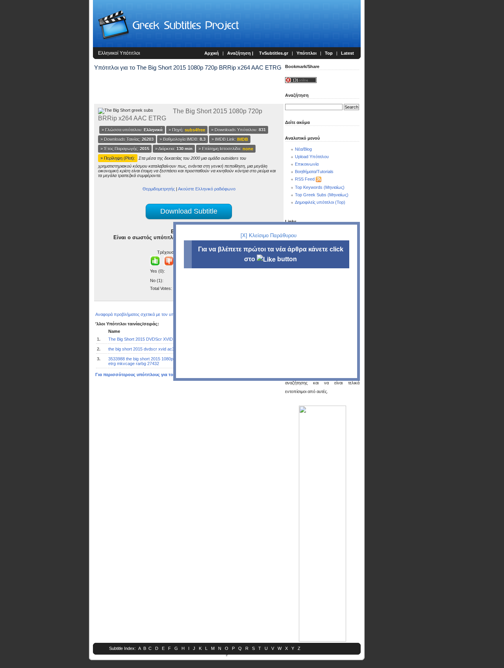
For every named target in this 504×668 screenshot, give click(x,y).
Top (329, 53)
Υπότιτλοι (306, 53)
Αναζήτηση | (240, 53)
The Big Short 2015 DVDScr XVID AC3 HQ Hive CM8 (159, 339)
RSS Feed (305, 179)
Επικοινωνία (307, 164)
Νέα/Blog (303, 149)
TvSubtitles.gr (273, 53)
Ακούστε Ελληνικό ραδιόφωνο (206, 188)
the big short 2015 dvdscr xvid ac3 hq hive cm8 (153, 349)
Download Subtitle (188, 211)
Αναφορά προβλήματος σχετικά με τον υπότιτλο (140, 314)
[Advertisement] (45, 130)
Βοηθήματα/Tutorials (314, 171)
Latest (347, 53)
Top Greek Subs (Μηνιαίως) (321, 194)
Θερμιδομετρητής (159, 188)
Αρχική (211, 53)
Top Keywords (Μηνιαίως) (320, 187)
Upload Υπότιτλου (312, 156)
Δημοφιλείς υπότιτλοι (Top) (320, 202)
